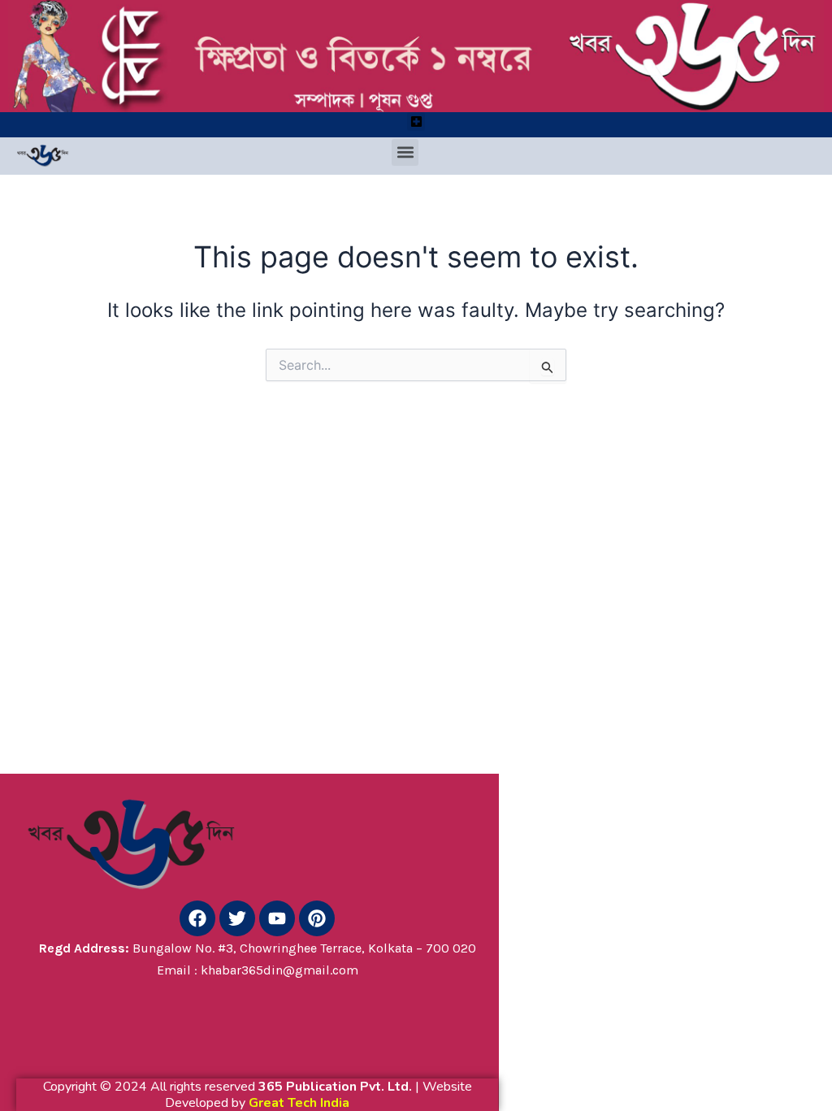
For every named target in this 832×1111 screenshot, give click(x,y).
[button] (416, 121)
